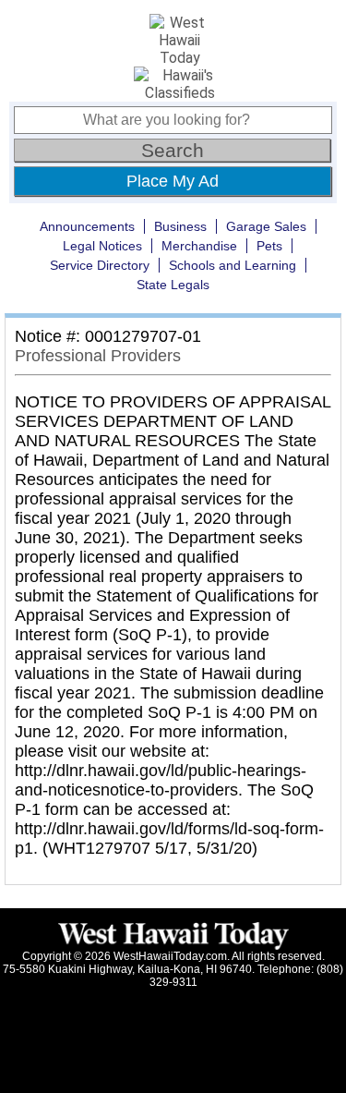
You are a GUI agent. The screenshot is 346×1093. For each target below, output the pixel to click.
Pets (269, 245)
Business (180, 226)
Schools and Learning (232, 265)
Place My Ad (172, 181)
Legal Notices (102, 245)
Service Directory (99, 265)
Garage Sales (266, 226)
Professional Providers (98, 355)
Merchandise (199, 245)
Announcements (87, 226)
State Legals (173, 284)
